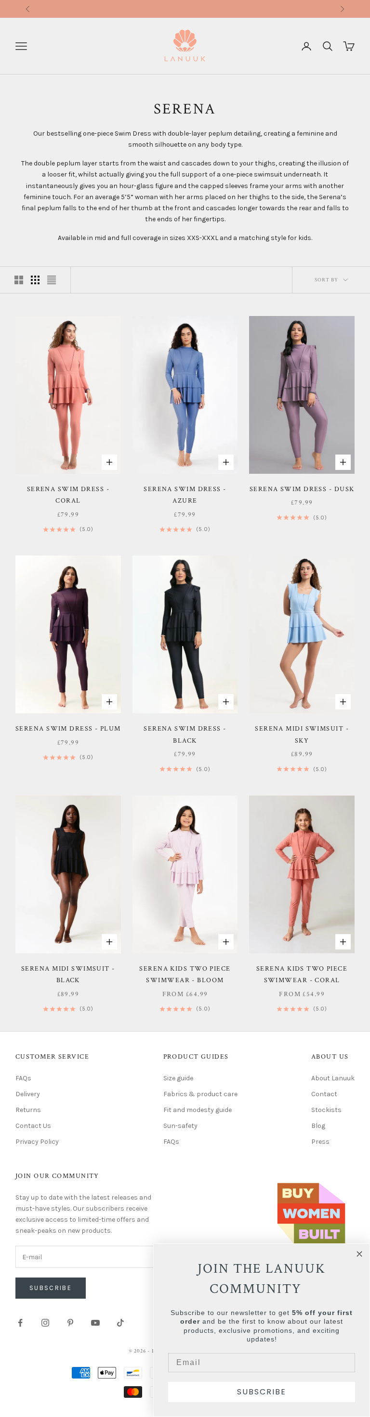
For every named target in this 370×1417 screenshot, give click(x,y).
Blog (318, 1126)
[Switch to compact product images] (51, 280)
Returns (236, 8)
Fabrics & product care (200, 1094)
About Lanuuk (333, 1078)
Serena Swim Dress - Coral (68, 494)
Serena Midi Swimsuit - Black (68, 974)
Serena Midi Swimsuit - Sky (302, 734)
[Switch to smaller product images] (35, 280)
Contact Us (33, 1126)
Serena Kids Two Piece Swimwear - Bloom (184, 974)
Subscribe (50, 1287)
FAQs (23, 1078)
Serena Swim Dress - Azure (185, 494)
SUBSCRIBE (261, 1391)
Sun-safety (180, 1126)
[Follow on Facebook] (20, 1323)
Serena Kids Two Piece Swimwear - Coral (301, 974)
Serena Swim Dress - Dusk (302, 488)
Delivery (27, 1094)
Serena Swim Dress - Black (185, 734)
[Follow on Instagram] (45, 1323)
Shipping (171, 8)
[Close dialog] (359, 1254)
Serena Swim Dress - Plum (68, 728)
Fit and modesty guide (197, 1110)
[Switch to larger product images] (18, 280)
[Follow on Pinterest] (70, 1323)
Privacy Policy (37, 1142)
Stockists (326, 1110)
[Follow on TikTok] (120, 1323)
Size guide (178, 1078)
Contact (324, 1094)
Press (320, 1142)
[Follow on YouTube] (95, 1323)
